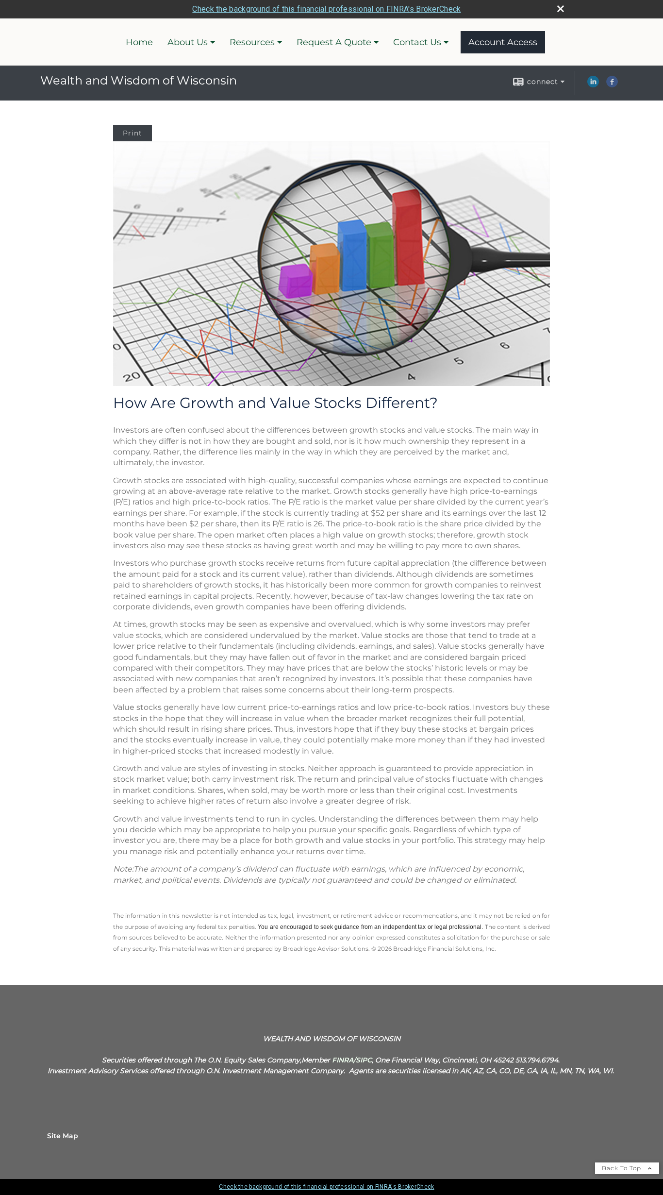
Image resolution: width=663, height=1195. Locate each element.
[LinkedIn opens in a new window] (593, 85)
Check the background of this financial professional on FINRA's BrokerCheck (326, 9)
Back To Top (622, 1168)
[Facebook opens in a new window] (612, 85)
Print (132, 133)
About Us (187, 42)
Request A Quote (334, 42)
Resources (252, 42)
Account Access (502, 42)
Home (139, 42)
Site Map (62, 1135)
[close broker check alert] (560, 9)
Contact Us (417, 42)
